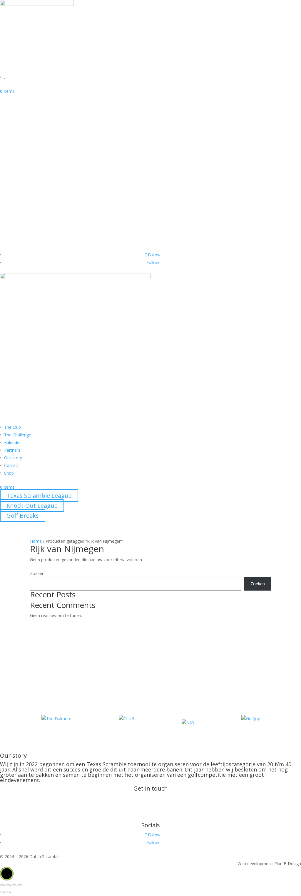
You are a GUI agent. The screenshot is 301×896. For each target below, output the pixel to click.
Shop (13, 216)
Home (36, 541)
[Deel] (14, 885)
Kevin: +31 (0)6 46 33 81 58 (150, 818)
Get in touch (23, 246)
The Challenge (26, 196)
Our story (19, 236)
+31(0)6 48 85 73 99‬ (158, 811)
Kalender (18, 206)
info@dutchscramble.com (150, 798)
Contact (11, 465)
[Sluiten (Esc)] (20, 885)
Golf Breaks (22, 176)
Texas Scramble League (39, 156)
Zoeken (37, 573)
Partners (18, 226)
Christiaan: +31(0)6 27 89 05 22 (150, 804)
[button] (7, 873)
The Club (18, 186)
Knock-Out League (32, 166)
